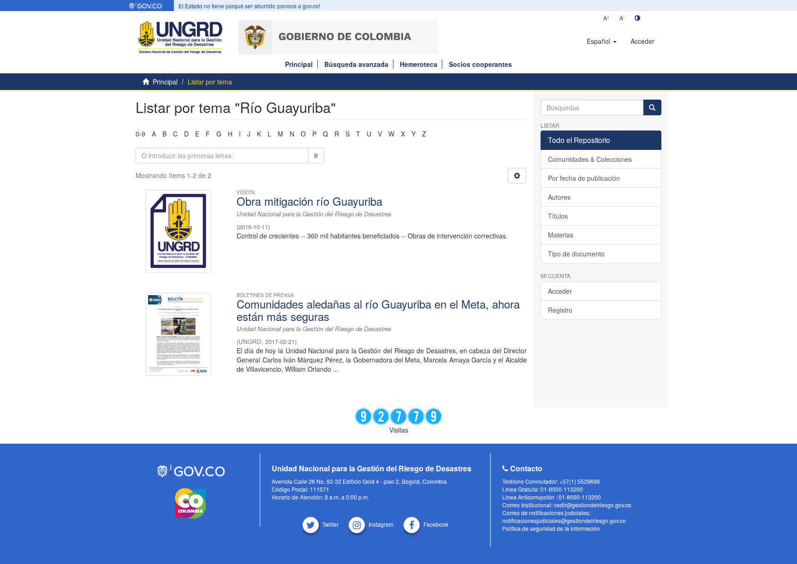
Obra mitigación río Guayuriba (309, 201)
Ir (316, 155)
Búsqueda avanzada (356, 64)
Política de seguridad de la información (551, 528)
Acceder (560, 291)
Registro (560, 310)
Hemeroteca (418, 64)
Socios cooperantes (480, 64)
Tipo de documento (576, 253)
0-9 (140, 133)
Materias (560, 234)
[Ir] (652, 107)
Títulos (558, 215)
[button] (602, 41)
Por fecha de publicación (584, 178)
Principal (299, 64)
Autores (559, 197)
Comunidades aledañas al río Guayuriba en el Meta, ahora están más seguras (378, 310)
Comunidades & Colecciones (590, 159)
